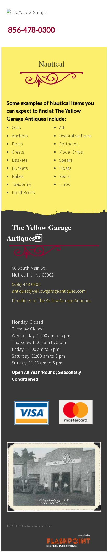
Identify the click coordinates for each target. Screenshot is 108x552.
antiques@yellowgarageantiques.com (48, 291)
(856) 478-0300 (26, 284)
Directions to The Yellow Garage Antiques (51, 300)
